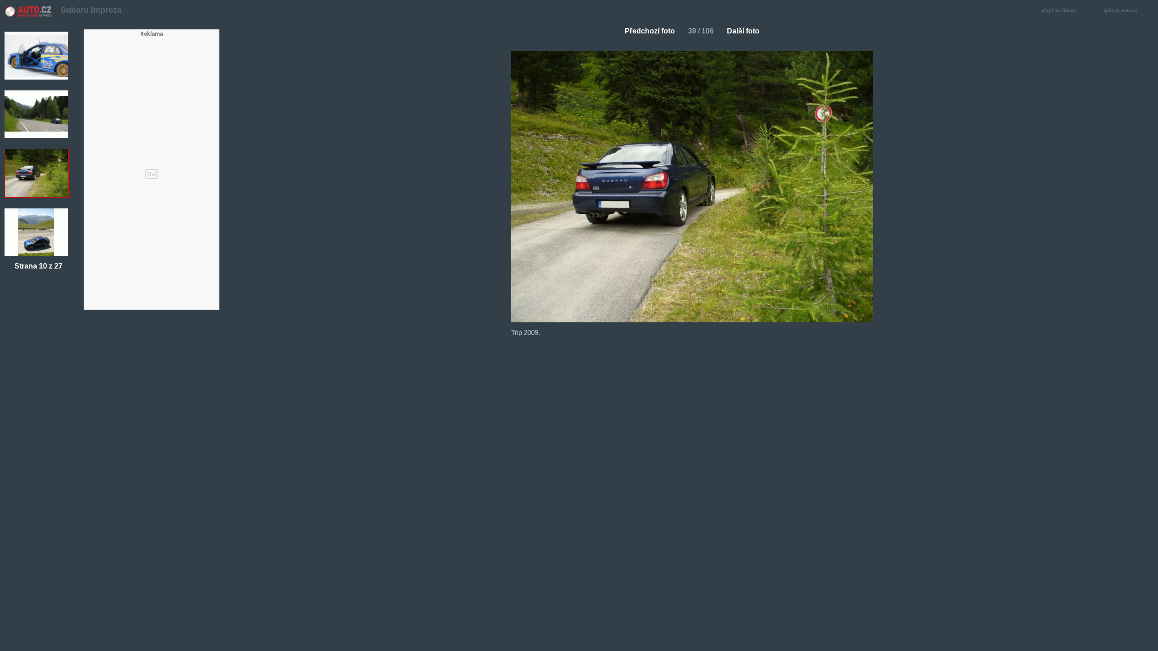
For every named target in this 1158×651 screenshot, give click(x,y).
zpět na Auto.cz (1120, 10)
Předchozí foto (650, 31)
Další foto (743, 31)
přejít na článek (1059, 10)
